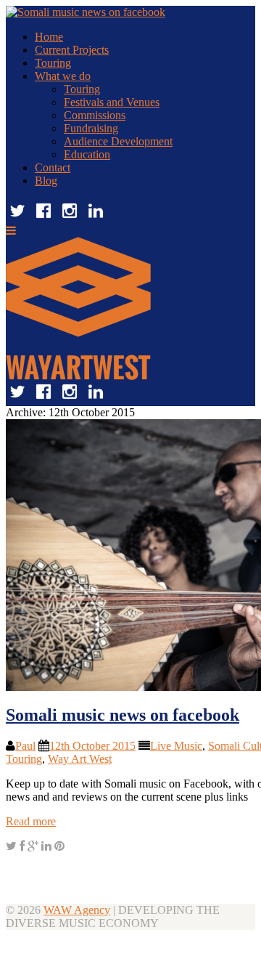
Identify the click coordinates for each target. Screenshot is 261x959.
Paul (25, 746)
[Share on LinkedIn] (46, 846)
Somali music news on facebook (122, 714)
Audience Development (118, 141)
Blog (46, 180)
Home (49, 37)
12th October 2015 (92, 746)
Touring (53, 63)
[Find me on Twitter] (17, 218)
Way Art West (80, 759)
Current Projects (72, 50)
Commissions (94, 115)
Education (87, 154)
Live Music (176, 746)
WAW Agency (77, 910)
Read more (31, 821)
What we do (63, 76)
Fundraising (91, 128)
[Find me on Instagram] (69, 218)
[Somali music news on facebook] (11, 846)
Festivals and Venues (112, 102)
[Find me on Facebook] (43, 218)
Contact (52, 167)
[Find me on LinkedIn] (95, 218)
